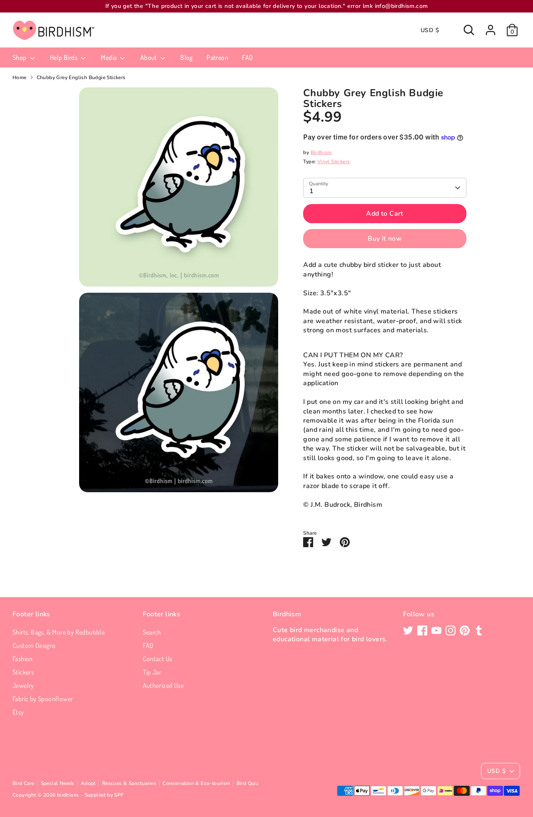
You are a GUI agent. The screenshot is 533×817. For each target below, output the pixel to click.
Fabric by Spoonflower (42, 699)
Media (109, 57)
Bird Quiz (248, 783)
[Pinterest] (465, 630)
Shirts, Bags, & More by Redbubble (58, 632)
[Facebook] (422, 630)
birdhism (67, 795)
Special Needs (58, 783)
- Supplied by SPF (102, 795)
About (149, 57)
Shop (20, 57)
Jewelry (23, 685)
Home (19, 77)
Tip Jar (152, 672)
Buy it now (385, 238)
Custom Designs (34, 645)
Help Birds (64, 57)
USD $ (430, 30)
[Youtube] (436, 630)
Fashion (22, 659)
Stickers (23, 672)
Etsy (18, 712)
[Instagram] (451, 630)
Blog (186, 57)
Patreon (217, 57)
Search (152, 632)
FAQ (247, 57)
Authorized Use (163, 685)
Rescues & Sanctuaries (129, 783)
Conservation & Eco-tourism (196, 783)
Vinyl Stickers (333, 161)
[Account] (490, 30)
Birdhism (321, 152)
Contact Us (157, 659)
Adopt (88, 783)
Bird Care (23, 783)
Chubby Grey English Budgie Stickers (81, 77)
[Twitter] (408, 630)
